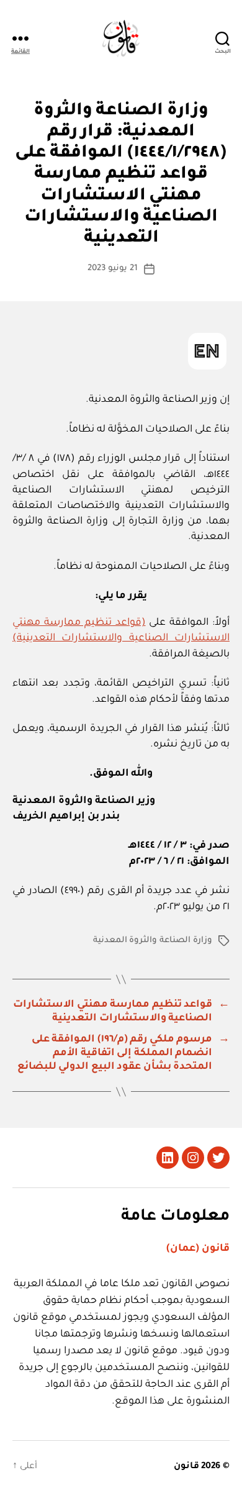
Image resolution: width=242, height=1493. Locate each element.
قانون (186, 1467)
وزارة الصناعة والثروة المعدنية (152, 940)
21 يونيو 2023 (112, 268)
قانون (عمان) (198, 1249)
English (207, 351)
